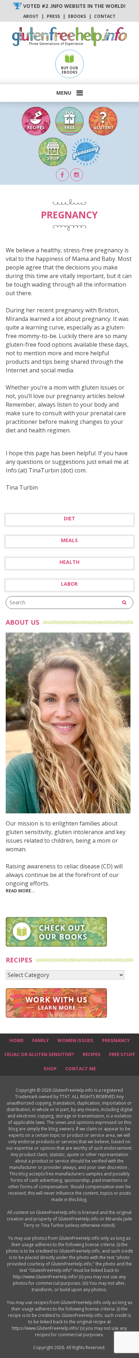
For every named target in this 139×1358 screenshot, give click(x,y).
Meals (69, 540)
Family (40, 1040)
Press (53, 16)
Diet (69, 518)
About (30, 16)
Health (69, 562)
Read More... (20, 891)
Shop (50, 1068)
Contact (104, 16)
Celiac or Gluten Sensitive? (39, 1054)
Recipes (92, 1054)
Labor (69, 584)
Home (16, 1040)
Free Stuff (122, 1054)
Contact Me (80, 1068)
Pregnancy (116, 1040)
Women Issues (75, 1040)
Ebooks (77, 16)
